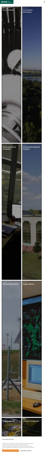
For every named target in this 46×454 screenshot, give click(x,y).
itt (2, 448)
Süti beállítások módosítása (25, 450)
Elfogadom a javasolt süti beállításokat (10, 450)
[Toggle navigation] (44, 2)
